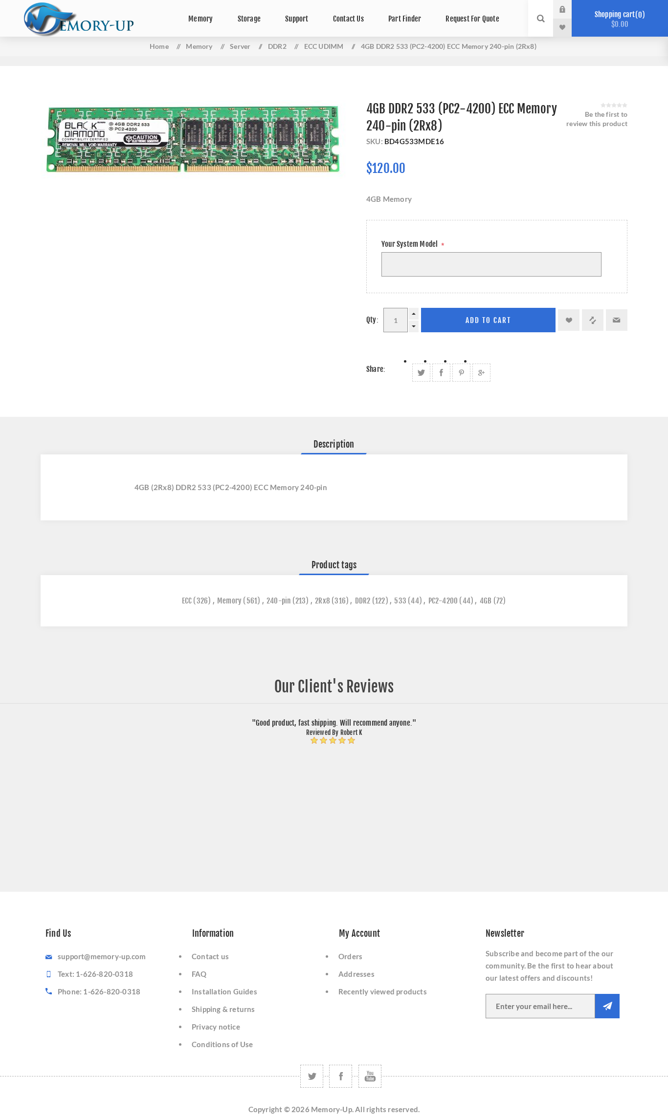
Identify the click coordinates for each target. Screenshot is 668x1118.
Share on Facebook (441, 373)
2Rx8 (322, 600)
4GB (486, 600)
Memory (229, 600)
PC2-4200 (443, 600)
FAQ (199, 973)
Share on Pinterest (461, 373)
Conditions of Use (222, 1044)
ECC (187, 600)
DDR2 (363, 600)
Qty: (372, 319)
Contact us (210, 956)
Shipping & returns (223, 1009)
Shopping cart (618, 19)
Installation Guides (224, 991)
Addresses (356, 973)
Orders (350, 956)
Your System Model (410, 244)
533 (400, 600)
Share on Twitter (421, 373)
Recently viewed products (382, 991)
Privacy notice (216, 1026)
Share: (375, 369)
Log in (570, 9)
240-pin (278, 600)
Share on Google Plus (481, 373)
